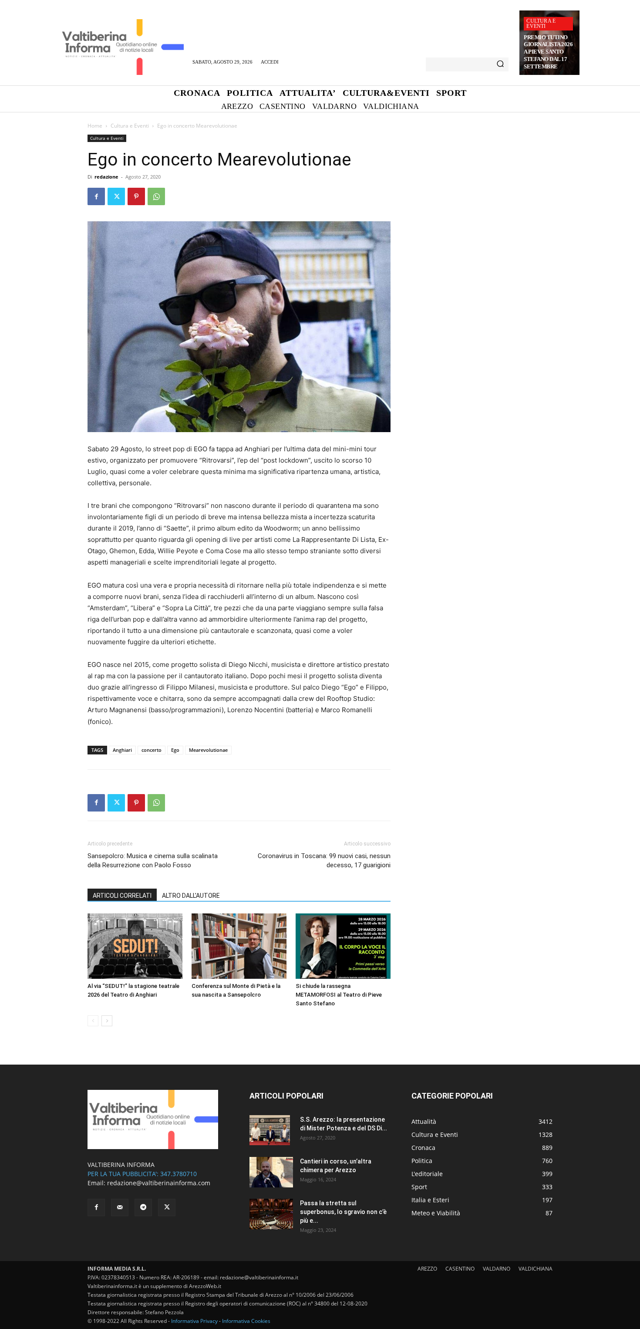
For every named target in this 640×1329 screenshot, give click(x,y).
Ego (175, 750)
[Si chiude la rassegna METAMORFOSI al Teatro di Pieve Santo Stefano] (343, 946)
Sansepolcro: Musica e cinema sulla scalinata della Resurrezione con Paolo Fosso (153, 860)
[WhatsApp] (156, 196)
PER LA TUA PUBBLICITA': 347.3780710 (142, 1174)
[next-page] (106, 1020)
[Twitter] (116, 196)
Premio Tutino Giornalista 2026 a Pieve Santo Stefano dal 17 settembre (548, 52)
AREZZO (427, 1268)
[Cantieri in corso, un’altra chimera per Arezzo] (271, 1172)
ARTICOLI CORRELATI (122, 895)
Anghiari (122, 750)
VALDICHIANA (535, 1268)
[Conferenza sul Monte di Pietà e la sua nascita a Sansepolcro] (239, 946)
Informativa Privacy (194, 1321)
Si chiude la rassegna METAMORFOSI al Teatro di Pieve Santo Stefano (339, 995)
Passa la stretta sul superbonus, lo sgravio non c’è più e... (343, 1212)
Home (95, 125)
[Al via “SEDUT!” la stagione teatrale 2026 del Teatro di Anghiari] (135, 946)
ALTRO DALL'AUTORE (191, 895)
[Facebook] (96, 196)
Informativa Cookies (246, 1321)
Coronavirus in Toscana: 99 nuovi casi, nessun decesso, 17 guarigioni (324, 860)
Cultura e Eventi (541, 23)
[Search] (500, 64)
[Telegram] (143, 1207)
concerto (151, 750)
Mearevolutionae (208, 750)
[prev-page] (93, 1020)
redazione (106, 176)
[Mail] (119, 1207)
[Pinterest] (136, 196)
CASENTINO (460, 1268)
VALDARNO (496, 1268)
